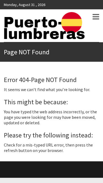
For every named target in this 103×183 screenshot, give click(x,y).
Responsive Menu (96, 16)
